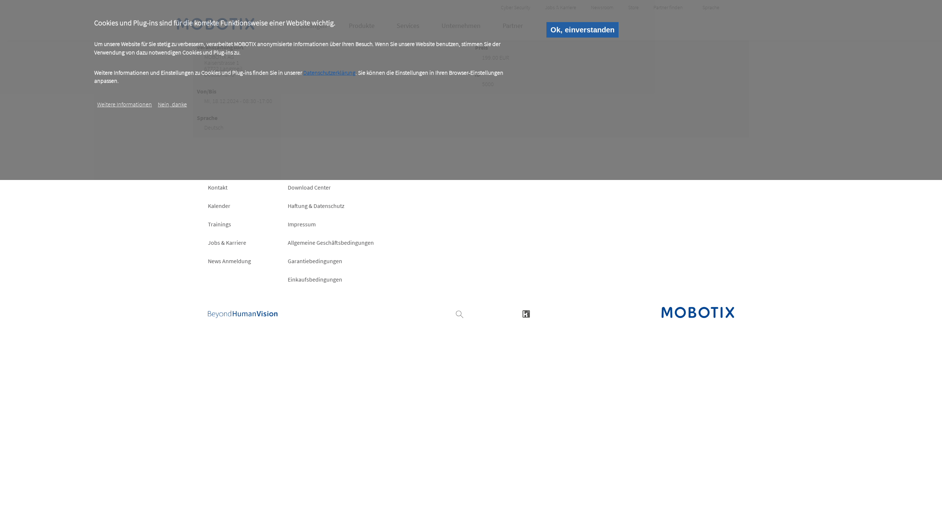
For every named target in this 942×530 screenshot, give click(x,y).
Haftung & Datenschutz (316, 205)
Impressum (302, 224)
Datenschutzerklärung (329, 72)
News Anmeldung (229, 261)
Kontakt (217, 187)
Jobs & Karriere (227, 242)
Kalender (219, 205)
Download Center (309, 187)
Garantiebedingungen (315, 261)
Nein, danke (172, 104)
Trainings (219, 224)
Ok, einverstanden (582, 30)
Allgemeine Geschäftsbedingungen (331, 242)
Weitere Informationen (124, 104)
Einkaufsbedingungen (315, 279)
